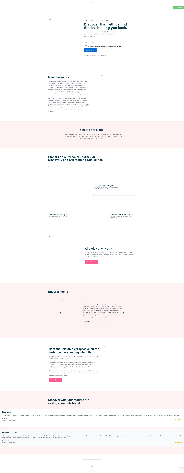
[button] (60, 313)
